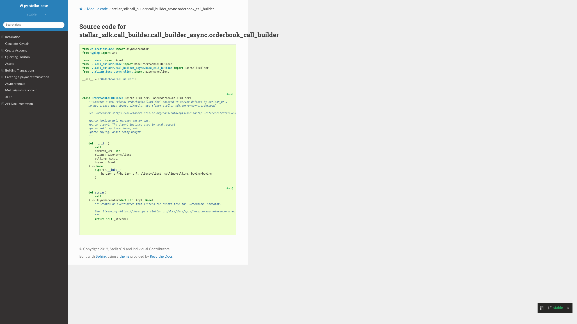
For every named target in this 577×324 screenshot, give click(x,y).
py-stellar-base (35, 6)
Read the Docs (161, 256)
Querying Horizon (17, 57)
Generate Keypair (17, 43)
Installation (13, 37)
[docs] (229, 94)
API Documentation (19, 104)
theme (124, 256)
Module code (97, 9)
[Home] (81, 9)
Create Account (16, 50)
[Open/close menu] (2, 37)
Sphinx (101, 256)
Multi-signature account (22, 90)
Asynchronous (15, 84)
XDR (8, 97)
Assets (9, 63)
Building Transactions (19, 70)
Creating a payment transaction (27, 77)
